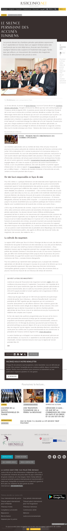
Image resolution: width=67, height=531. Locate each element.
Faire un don (21, 457)
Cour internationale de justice (11, 498)
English (11, 9)
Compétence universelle (9, 510)
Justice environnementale (32, 516)
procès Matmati (35, 167)
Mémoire (26, 513)
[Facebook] (54, 457)
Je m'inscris (12, 376)
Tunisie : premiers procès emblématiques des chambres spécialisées (37, 136)
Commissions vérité (15, 15)
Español (18, 9)
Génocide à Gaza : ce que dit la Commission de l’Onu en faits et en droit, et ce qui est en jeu (56, 412)
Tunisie (4, 15)
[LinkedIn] (49, 457)
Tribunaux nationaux (30, 507)
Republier (33, 354)
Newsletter (7, 457)
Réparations (5, 513)
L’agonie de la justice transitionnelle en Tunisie (10, 411)
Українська (27, 9)
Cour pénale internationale (32, 498)
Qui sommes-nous (9, 462)
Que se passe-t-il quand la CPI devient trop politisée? (39, 421)
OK (28, 529)
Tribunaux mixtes (6, 507)
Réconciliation (6, 516)
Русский (36, 9)
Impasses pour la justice (9, 519)
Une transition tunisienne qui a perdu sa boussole (32, 409)
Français (4, 9)
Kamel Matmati (31, 106)
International (6, 420)
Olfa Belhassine (11, 100)
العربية (42, 9)
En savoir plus (35, 529)
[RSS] (64, 457)
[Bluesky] (59, 457)
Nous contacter (27, 462)
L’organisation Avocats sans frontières (43, 160)
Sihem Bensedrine (45, 332)
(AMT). (49, 282)
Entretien (5, 423)
